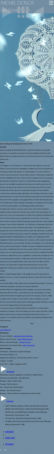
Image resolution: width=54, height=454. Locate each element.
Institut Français (25, 342)
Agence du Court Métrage (23, 336)
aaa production (5, 330)
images (9, 444)
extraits (9, 432)
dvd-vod (10, 438)
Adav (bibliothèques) (25, 339)
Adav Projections (29, 345)
